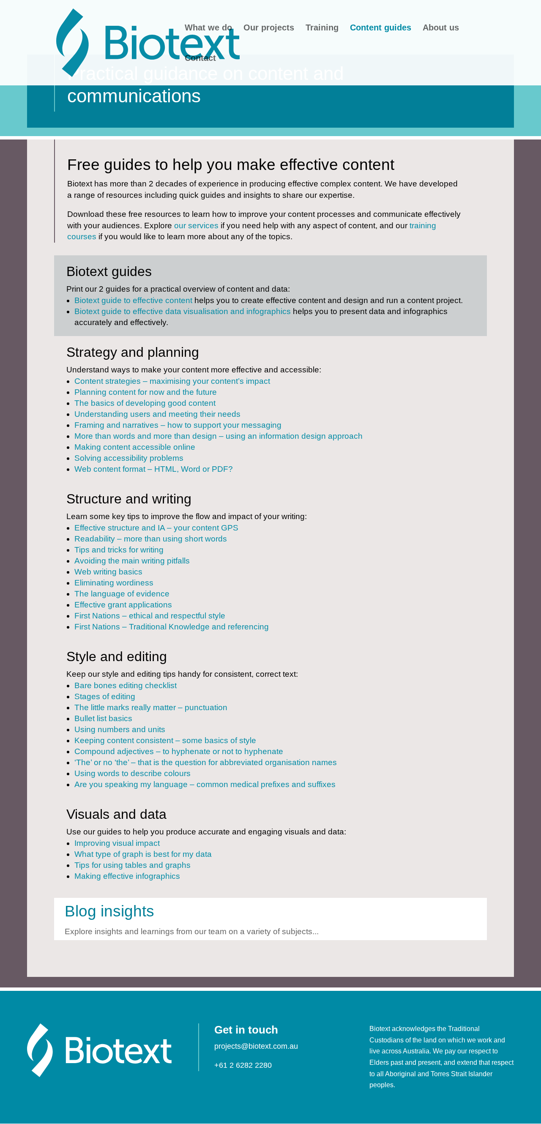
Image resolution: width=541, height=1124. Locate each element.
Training (322, 28)
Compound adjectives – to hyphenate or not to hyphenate (178, 751)
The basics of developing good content (145, 403)
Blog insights (109, 911)
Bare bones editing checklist (125, 685)
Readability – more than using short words (150, 538)
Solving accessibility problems (128, 458)
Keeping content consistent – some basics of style (165, 740)
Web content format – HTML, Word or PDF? (153, 469)
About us (441, 28)
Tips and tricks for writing (119, 549)
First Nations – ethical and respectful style (149, 615)
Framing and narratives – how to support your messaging (177, 425)
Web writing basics (108, 571)
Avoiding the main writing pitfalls (132, 560)
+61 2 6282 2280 (243, 1065)
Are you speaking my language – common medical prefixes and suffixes (205, 784)
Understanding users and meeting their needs (157, 414)
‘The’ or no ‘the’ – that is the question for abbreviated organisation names (205, 762)
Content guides (380, 28)
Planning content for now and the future (145, 392)
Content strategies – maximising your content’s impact (172, 381)
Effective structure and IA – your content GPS (156, 527)
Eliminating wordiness (113, 582)
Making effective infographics (127, 876)
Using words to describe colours (132, 773)
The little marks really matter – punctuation (150, 707)
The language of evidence (121, 593)
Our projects (268, 28)
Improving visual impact (117, 843)
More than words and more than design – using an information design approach (218, 436)
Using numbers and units (119, 729)
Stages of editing (104, 696)
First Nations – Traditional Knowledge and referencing (171, 626)
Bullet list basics (103, 718)
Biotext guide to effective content (133, 300)
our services (196, 225)
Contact (200, 59)
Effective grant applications (123, 604)
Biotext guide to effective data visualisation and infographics (182, 311)
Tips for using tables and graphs (132, 865)
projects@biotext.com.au (256, 1046)
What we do (208, 28)
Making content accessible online (134, 447)
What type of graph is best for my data (143, 854)
